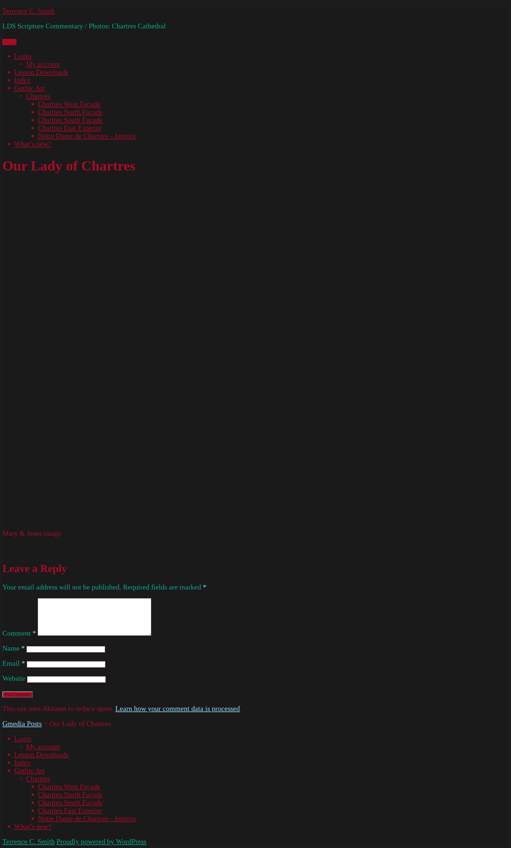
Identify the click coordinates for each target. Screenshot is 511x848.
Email (13, 663)
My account (43, 64)
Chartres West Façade (69, 104)
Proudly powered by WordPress (101, 841)
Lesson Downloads (41, 72)
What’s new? (32, 144)
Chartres (38, 96)
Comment (19, 633)
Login (22, 56)
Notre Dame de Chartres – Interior (87, 136)
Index (22, 80)
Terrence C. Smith (28, 11)
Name (13, 648)
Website (13, 678)
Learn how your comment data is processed (177, 708)
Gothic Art (29, 88)
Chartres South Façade (70, 120)
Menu (9, 42)
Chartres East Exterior (70, 128)
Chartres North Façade (70, 112)
